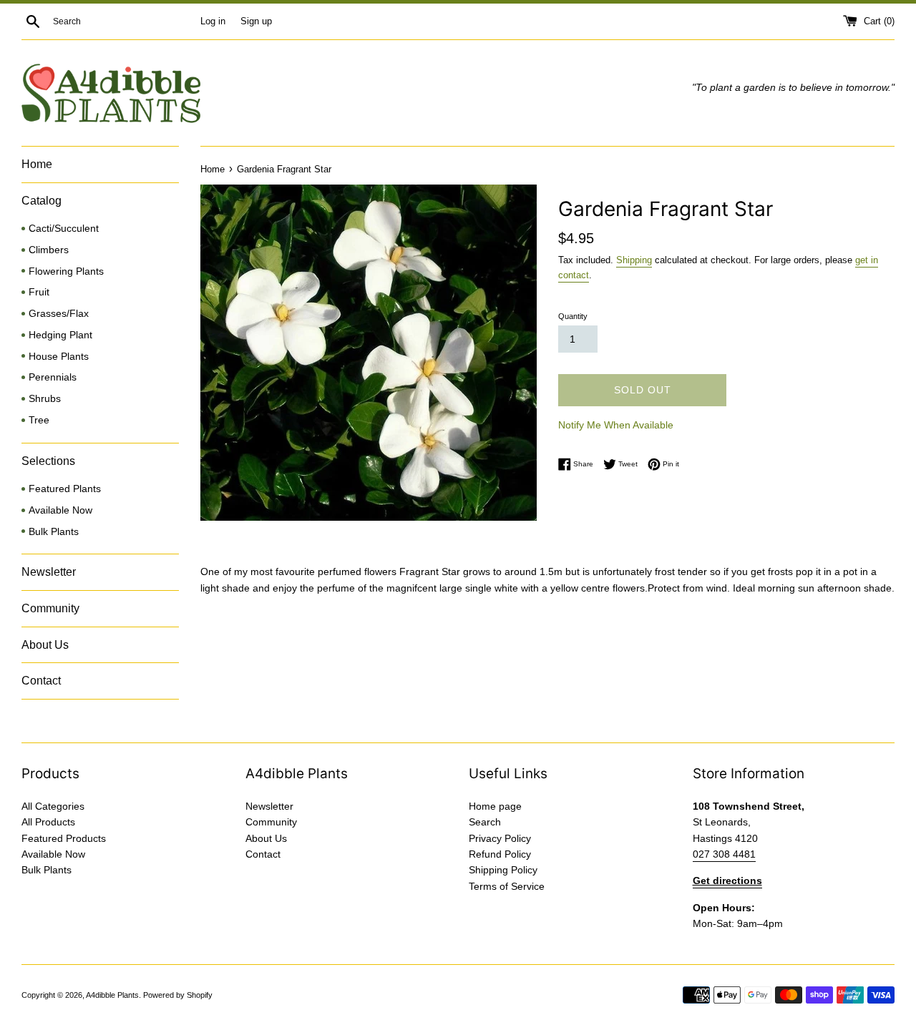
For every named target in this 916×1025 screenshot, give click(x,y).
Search (485, 822)
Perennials (53, 377)
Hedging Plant (60, 335)
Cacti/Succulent (64, 228)
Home (36, 164)
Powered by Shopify (178, 995)
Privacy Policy (500, 838)
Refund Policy (500, 854)
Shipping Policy (503, 870)
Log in (212, 21)
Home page (495, 806)
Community (50, 608)
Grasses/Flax (59, 313)
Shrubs (45, 398)
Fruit (39, 292)
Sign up (256, 21)
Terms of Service (507, 886)
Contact (41, 681)
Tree (39, 420)
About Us (45, 645)
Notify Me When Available (615, 425)
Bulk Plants (54, 531)
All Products (48, 822)
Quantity (573, 316)
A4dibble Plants (112, 995)
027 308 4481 (724, 854)
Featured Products (63, 838)
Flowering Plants (66, 271)
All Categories (52, 806)
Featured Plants (65, 489)
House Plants (59, 356)
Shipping (634, 260)
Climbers (49, 250)
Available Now (60, 510)
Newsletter (48, 572)
